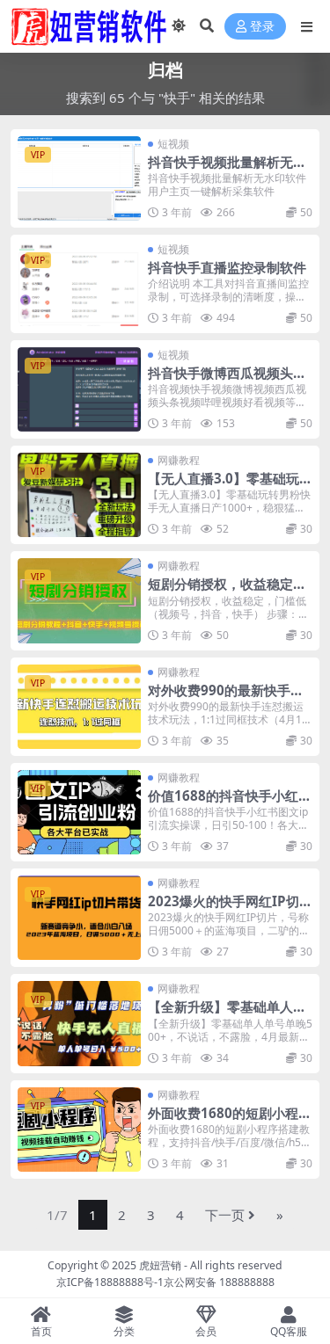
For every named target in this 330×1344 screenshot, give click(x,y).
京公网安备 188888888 (219, 1282)
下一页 (225, 1215)
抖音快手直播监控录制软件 (227, 267)
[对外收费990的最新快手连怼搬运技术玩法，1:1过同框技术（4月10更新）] (79, 707)
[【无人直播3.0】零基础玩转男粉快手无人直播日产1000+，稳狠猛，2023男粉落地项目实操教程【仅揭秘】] (79, 495)
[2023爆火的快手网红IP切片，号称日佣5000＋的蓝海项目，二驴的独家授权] (79, 917)
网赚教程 (179, 460)
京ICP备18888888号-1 (110, 1282)
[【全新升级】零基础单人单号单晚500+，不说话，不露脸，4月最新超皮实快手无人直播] (79, 1023)
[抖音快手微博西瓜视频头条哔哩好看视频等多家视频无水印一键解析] (79, 389)
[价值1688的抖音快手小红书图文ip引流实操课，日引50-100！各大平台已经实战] (79, 812)
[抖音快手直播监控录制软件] (79, 284)
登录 (262, 26)
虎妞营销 (160, 1265)
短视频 (173, 143)
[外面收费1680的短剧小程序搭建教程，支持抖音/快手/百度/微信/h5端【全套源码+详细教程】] (79, 1129)
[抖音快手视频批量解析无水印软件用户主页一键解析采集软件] (79, 178)
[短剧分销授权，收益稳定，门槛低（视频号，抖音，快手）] (79, 600)
